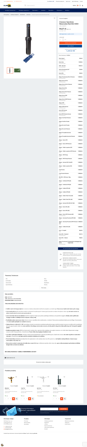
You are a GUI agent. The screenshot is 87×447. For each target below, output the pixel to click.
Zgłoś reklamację (75, 1)
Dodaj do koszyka (70, 43)
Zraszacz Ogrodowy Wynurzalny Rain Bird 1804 (26, 392)
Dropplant (65, 18)
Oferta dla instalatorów (60, 1)
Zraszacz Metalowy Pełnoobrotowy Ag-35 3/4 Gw (11, 392)
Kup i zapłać (71, 46)
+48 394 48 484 (7, 427)
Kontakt (81, 1)
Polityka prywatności (48, 421)
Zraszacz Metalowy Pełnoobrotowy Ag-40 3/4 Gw (43, 392)
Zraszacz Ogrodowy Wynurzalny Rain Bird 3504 (59, 392)
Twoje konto (68, 418)
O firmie (46, 424)
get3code (35, 433)
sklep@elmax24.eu (8, 1)
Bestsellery (26, 424)
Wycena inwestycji (48, 425)
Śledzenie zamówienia (69, 421)
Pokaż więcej (43, 287)
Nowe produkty (27, 422)
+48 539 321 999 (18, 1)
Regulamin (46, 422)
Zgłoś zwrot (68, 1)
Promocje (26, 421)
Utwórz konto (67, 424)
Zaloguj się (67, 422)
